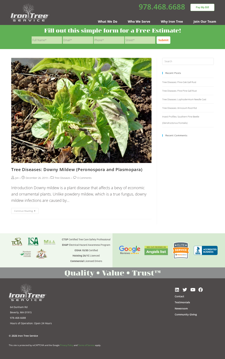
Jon (17, 178)
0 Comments (84, 178)
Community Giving (186, 314)
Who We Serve (139, 21)
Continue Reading (26, 210)
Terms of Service (86, 345)
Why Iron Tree (172, 21)
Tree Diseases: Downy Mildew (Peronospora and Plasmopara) (77, 169)
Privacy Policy (66, 345)
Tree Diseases (62, 178)
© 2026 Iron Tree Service (23, 335)
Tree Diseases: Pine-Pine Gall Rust (179, 90)
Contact (179, 296)
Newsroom (181, 308)
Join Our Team (205, 21)
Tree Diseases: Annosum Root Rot (179, 108)
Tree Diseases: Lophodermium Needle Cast (184, 99)
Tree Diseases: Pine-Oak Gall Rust (179, 82)
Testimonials (182, 302)
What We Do (107, 21)
